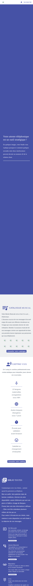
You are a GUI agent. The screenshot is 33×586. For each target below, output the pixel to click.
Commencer (12, 540)
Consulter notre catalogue (16, 351)
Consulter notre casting (16, 461)
